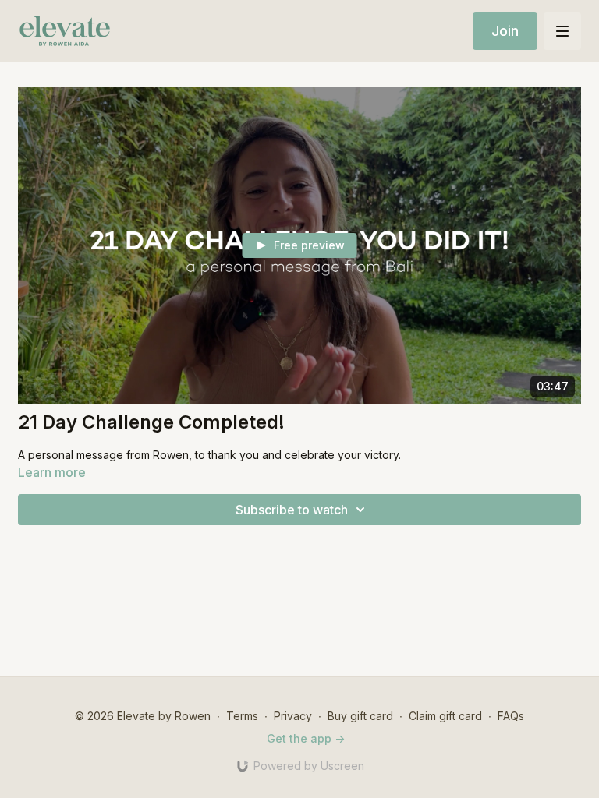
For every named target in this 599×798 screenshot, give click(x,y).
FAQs (511, 715)
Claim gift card (445, 715)
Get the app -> (306, 738)
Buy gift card (360, 715)
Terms (242, 715)
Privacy (293, 715)
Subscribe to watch (292, 509)
